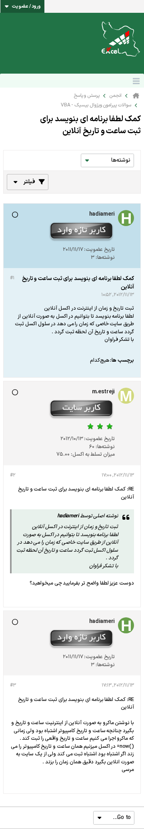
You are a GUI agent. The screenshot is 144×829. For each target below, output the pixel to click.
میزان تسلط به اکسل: (93, 455)
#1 (12, 278)
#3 (13, 685)
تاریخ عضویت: (99, 250)
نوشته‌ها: (105, 258)
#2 (12, 475)
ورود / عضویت (26, 6)
